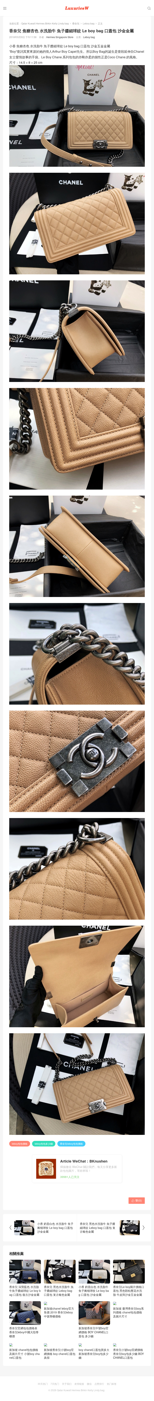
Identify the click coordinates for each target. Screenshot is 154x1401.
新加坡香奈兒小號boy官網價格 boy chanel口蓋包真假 (59, 1354)
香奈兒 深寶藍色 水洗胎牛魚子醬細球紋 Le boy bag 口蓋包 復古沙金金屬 (25, 1290)
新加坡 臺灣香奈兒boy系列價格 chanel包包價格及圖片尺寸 (128, 1312)
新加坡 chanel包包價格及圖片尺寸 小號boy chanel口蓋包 (24, 1354)
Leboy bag (88, 23)
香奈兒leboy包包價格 (71, 1143)
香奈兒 (75, 23)
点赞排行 (99, 1383)
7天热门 (55, 1383)
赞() (137, 1200)
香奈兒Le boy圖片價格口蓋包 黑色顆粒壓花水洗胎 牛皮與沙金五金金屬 (128, 1291)
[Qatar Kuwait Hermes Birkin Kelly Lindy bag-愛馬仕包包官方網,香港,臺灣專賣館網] (77, 8)
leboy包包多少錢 (44, 1143)
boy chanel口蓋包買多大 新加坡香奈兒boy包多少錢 (94, 1354)
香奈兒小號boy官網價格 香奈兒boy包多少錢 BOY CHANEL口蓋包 (128, 1354)
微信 (89, 1383)
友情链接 (79, 1383)
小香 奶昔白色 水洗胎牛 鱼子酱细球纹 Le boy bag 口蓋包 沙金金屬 (94, 1291)
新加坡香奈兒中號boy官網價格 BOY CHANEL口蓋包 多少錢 (93, 1332)
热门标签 (112, 1383)
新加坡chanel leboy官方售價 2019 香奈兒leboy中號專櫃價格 (59, 1332)
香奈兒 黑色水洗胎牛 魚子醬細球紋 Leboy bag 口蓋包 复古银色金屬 (59, 1290)
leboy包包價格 (19, 1143)
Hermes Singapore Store (59, 37)
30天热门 (43, 1383)
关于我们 (67, 1383)
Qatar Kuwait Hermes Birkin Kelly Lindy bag (45, 23)
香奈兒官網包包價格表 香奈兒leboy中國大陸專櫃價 (23, 1332)
